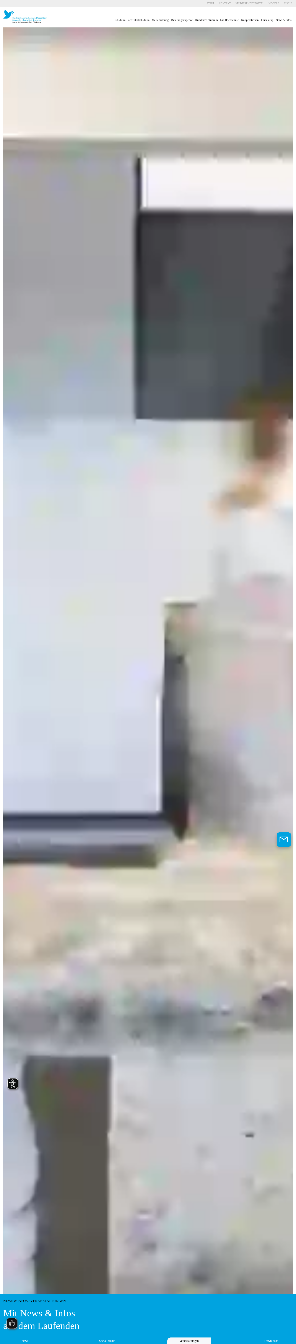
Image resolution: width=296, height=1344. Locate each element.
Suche (288, 3)
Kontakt (225, 3)
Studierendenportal (249, 3)
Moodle (273, 3)
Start (210, 3)
